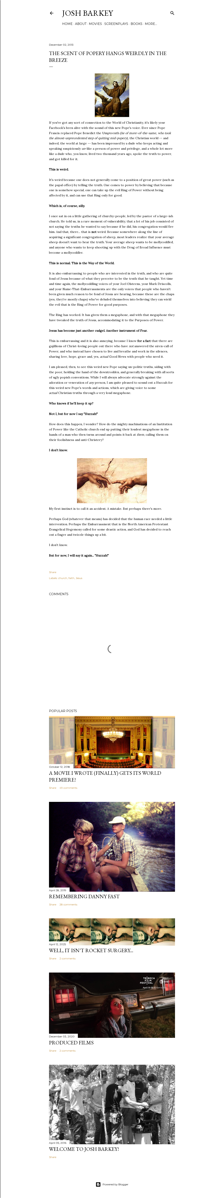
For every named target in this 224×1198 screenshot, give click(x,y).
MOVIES (95, 24)
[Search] (172, 12)
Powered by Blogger (115, 1184)
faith (71, 578)
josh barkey (87, 13)
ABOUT (80, 24)
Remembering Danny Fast (84, 896)
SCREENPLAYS (116, 24)
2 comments (67, 958)
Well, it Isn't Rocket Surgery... (91, 950)
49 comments (68, 787)
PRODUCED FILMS (71, 1042)
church (62, 578)
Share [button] (52, 572)
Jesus (79, 578)
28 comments (68, 904)
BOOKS (136, 24)
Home (67, 24)
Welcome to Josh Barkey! (84, 1149)
